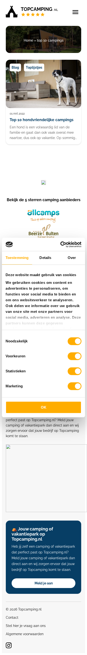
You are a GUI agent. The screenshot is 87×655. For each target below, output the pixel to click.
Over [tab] (72, 258)
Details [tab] (45, 258)
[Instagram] (9, 645)
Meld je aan (44, 583)
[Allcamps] (43, 216)
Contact (12, 617)
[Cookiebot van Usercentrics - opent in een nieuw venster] (61, 244)
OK (43, 407)
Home (28, 40)
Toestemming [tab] (17, 258)
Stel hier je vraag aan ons (26, 626)
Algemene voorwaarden (25, 634)
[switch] (74, 356)
